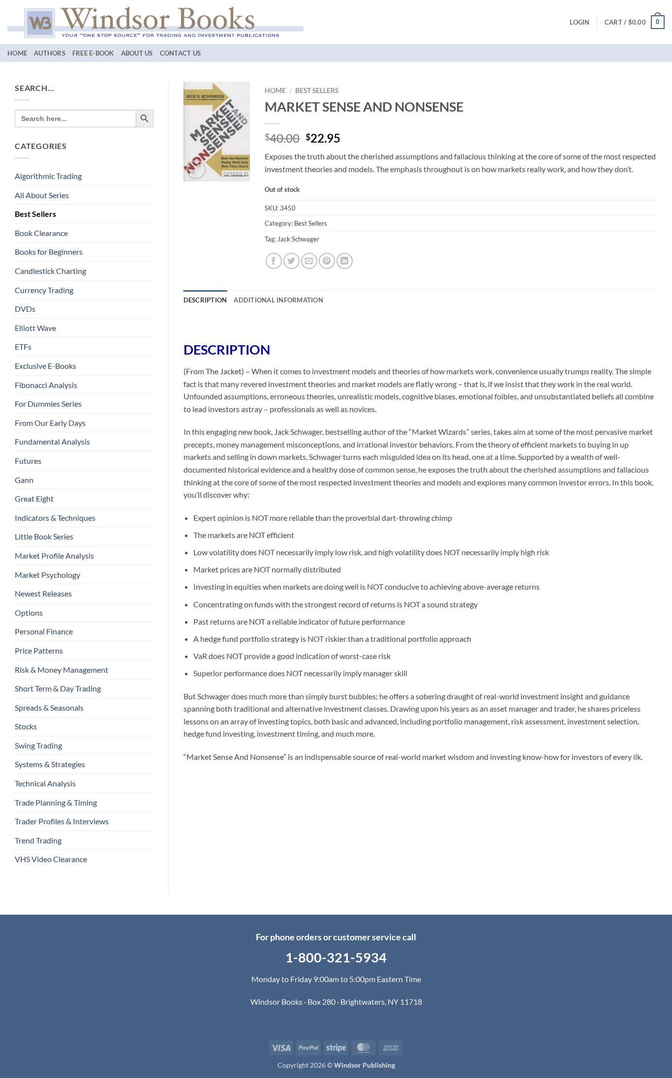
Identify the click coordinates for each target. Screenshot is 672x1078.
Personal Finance (44, 631)
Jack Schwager (298, 239)
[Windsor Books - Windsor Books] (155, 22)
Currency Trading (44, 290)
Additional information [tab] (278, 300)
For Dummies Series (48, 403)
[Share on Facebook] (274, 261)
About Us (137, 53)
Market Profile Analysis (54, 555)
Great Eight (34, 498)
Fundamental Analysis (52, 441)
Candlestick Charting (50, 270)
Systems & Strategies (50, 764)
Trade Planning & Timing (56, 802)
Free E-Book (93, 53)
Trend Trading (38, 840)
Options (29, 612)
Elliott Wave (35, 327)
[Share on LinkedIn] (344, 261)
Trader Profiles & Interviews (62, 821)
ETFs (23, 346)
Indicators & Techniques (55, 517)
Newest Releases (43, 593)
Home (17, 53)
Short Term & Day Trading (58, 688)
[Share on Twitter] (291, 261)
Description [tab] (205, 300)
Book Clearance (41, 233)
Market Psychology (47, 574)
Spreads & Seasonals (49, 707)
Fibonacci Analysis (46, 384)
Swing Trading (38, 745)
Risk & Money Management (61, 669)
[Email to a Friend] (309, 261)
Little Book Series (44, 536)
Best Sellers (35, 213)
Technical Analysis (45, 783)
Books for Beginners (49, 251)
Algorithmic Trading (48, 175)
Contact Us (180, 53)
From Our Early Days (50, 422)
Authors (49, 53)
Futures (28, 460)
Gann (24, 479)
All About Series (42, 195)
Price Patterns (39, 650)
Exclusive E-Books (45, 365)
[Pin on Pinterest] (327, 261)
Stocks (26, 726)
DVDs (25, 308)
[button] (579, 22)
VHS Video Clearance (51, 859)
